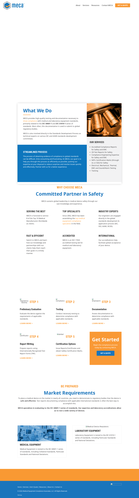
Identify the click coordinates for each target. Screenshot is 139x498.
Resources (42, 487)
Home (19, 487)
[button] (133, 5)
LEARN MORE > (26, 323)
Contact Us (58, 487)
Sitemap (19, 495)
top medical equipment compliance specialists (74, 221)
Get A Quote (34, 487)
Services (25, 487)
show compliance (30, 121)
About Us (50, 487)
